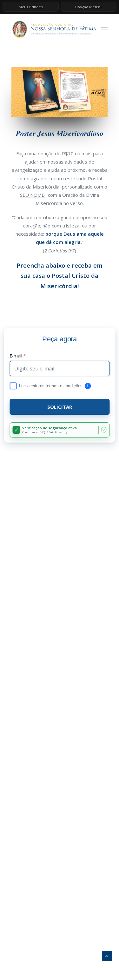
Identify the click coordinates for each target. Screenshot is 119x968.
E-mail (18, 356)
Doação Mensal (88, 6)
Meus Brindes (31, 6)
